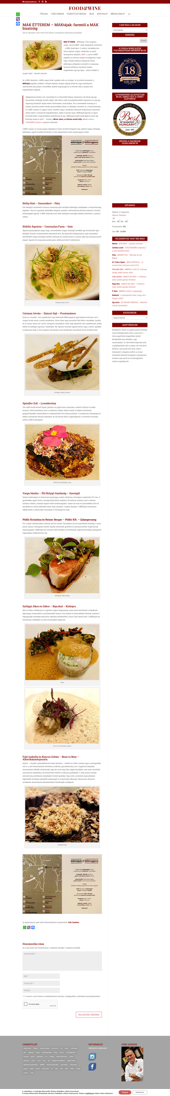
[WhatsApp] (18, 14)
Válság (78, 1069)
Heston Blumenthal (61, 1056)
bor (61, 1048)
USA (61, 1069)
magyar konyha (71, 1060)
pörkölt (32, 1069)
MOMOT (42, 1065)
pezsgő (25, 1069)
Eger (24, 1052)
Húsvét (71, 1056)
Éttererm (51, 33)
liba (49, 1060)
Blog (91, 14)
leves (44, 1060)
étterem (25, 1073)
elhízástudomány (47, 1052)
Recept (38, 1069)
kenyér (33, 1060)
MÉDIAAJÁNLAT (118, 14)
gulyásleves (40, 1056)
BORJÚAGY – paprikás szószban (131, 244)
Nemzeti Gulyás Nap (52, 1065)
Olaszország (73, 1065)
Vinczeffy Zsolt (117, 269)
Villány (72, 1069)
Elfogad (125, 1092)
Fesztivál (25, 1056)
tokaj (56, 1069)
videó (66, 1069)
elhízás (38, 1052)
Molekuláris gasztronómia (30, 1065)
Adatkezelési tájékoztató (97, 1048)
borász (66, 1048)
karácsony (26, 1060)
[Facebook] (18, 23)
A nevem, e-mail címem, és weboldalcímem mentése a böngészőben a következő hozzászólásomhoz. (62, 996)
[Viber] (18, 19)
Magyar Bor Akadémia (58, 1060)
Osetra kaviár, (57, 746)
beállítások (90, 1093)
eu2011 (62, 1052)
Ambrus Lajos (27, 1048)
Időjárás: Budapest (119, 215)
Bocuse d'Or (55, 1048)
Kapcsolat (102, 14)
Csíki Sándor (31, 33)
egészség (31, 1052)
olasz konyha (64, 1065)
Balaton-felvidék (44, 1048)
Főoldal (44, 14)
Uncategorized (59, 33)
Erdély (55, 1052)
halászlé (51, 1056)
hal (46, 1056)
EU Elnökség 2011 (71, 1052)
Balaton (35, 1048)
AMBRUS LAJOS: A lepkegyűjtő (130, 291)
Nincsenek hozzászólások (73, 33)
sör (52, 1069)
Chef (46, 33)
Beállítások (140, 1092)
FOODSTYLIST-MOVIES (76, 14)
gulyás (32, 1056)
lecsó (38, 1060)
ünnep (32, 1073)
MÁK (83, 54)
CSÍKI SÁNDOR (57, 14)
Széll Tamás (45, 1069)
